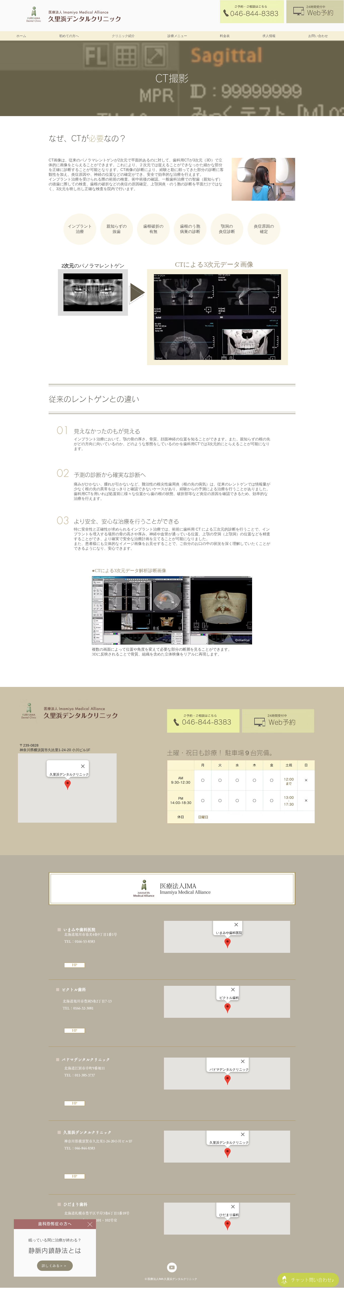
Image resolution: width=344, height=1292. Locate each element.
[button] (90, 1224)
